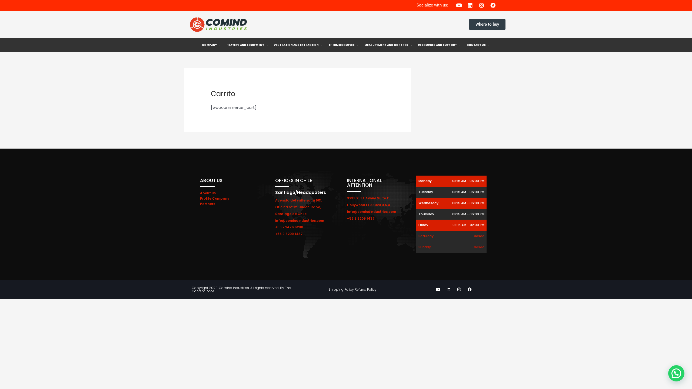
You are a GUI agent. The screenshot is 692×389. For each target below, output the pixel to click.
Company (209, 45)
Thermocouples (341, 45)
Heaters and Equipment (245, 45)
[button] (676, 373)
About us (208, 193)
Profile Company (214, 198)
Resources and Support (437, 45)
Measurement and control (386, 45)
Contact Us (476, 45)
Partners (207, 204)
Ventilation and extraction (296, 45)
